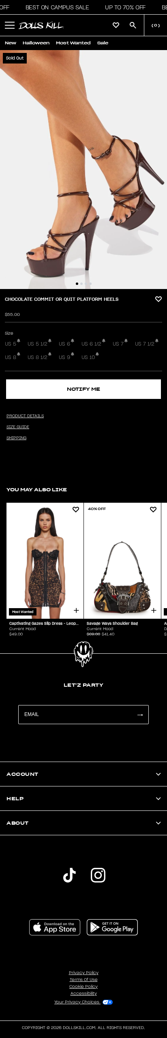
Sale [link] (102, 43)
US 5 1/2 (37, 344)
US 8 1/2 (37, 357)
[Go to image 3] (86, 283)
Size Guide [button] (17, 427)
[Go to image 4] (90, 283)
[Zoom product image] (83, 169)
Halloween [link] (36, 43)
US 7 (118, 344)
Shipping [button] (16, 438)
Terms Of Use (84, 980)
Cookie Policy (83, 987)
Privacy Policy (83, 973)
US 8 (10, 357)
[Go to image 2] (81, 283)
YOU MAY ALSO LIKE (36, 489)
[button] (55, 7)
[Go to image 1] (77, 283)
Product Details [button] (25, 416)
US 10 (88, 357)
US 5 (10, 344)
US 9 (64, 357)
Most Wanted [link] (73, 43)
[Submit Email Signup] (140, 714)
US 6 (64, 344)
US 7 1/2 (144, 344)
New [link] (10, 43)
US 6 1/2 (91, 344)
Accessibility (84, 994)
